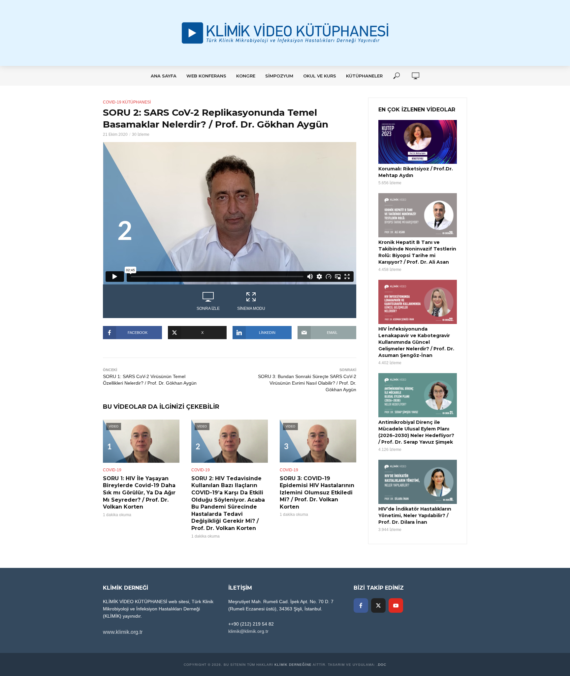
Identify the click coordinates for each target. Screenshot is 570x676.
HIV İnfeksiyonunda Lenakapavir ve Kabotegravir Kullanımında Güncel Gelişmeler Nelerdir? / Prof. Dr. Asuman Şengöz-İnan (416, 342)
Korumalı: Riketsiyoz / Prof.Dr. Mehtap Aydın (415, 172)
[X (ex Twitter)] (378, 605)
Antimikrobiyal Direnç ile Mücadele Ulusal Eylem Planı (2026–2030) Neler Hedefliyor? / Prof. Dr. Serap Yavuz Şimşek (416, 432)
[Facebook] (361, 605)
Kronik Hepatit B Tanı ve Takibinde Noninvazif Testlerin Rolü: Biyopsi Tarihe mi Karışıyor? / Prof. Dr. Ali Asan (417, 252)
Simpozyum (279, 75)
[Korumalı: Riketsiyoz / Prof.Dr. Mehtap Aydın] (417, 142)
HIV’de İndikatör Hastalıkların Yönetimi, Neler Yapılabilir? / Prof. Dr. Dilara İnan (414, 515)
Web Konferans (206, 75)
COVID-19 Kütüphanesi (127, 102)
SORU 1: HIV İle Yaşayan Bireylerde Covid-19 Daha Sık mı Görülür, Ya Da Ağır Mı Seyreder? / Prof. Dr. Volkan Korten (139, 492)
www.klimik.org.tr (122, 632)
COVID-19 (112, 470)
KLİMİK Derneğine (293, 664)
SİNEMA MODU (251, 308)
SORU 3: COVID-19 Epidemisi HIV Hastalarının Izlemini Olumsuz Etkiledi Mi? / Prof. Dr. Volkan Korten (317, 492)
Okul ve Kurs (319, 75)
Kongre (245, 75)
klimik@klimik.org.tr (248, 631)
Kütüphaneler (364, 75)
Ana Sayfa (163, 75)
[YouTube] (396, 605)
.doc (381, 664)
